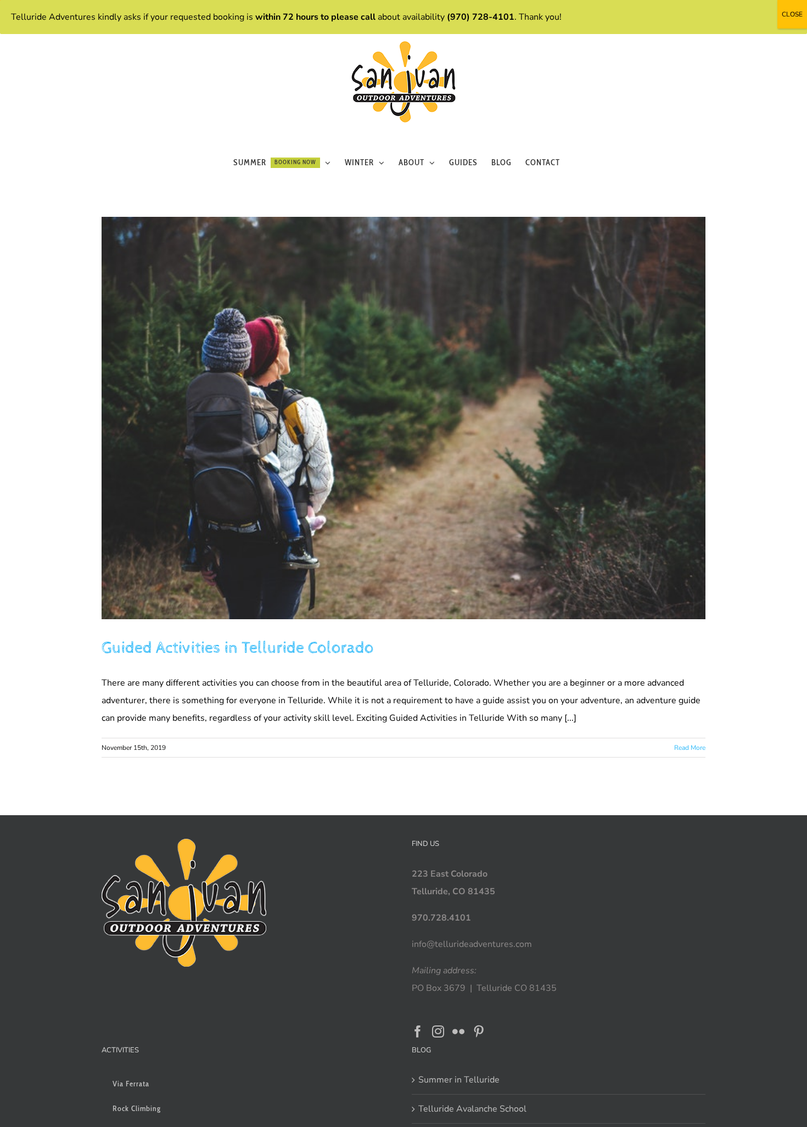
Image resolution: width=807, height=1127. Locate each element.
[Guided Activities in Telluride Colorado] (403, 418)
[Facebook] (418, 1031)
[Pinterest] (479, 1031)
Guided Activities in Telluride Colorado (238, 648)
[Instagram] (438, 1031)
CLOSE (792, 14)
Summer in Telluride (459, 1080)
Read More (689, 747)
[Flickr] (458, 1031)
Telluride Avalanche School (472, 1109)
